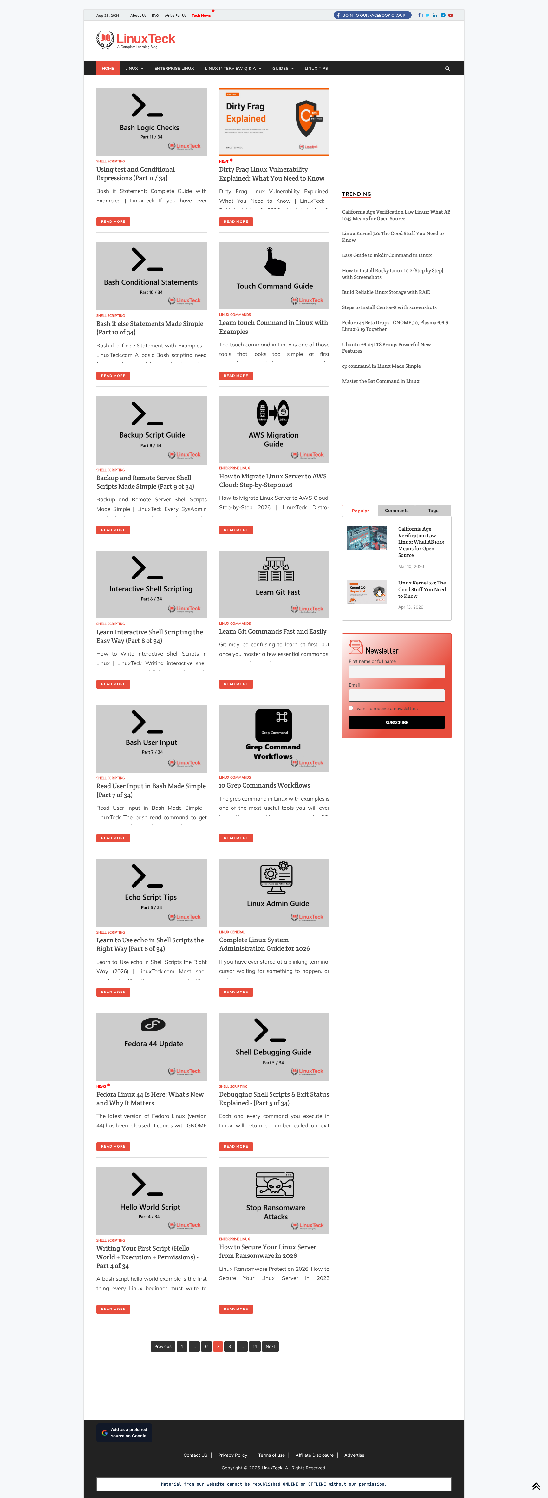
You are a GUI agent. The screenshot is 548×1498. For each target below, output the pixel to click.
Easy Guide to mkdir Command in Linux (387, 255)
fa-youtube (450, 15)
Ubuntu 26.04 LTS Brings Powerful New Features (386, 347)
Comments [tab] (397, 510)
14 (255, 1346)
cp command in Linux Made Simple (381, 366)
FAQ (155, 15)
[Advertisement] (327, 41)
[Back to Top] (536, 1486)
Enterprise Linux (174, 68)
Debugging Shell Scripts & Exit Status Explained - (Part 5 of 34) (274, 1098)
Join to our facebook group (374, 15)
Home (108, 68)
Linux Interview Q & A (230, 68)
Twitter (427, 15)
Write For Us (175, 15)
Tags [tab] (433, 510)
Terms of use (271, 1455)
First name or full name (372, 661)
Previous (163, 1346)
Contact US (195, 1455)
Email (354, 685)
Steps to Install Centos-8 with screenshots (389, 307)
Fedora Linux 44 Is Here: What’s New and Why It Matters (150, 1098)
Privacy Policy (232, 1455)
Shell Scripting (110, 160)
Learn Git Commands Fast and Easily (273, 631)
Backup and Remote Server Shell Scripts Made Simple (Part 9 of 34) (145, 482)
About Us (138, 15)
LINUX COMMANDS (235, 314)
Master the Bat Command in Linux (381, 381)
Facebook (422, 15)
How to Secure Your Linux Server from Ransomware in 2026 (267, 1251)
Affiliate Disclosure (315, 1455)
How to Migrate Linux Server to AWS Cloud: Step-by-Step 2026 (273, 480)
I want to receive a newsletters (385, 708)
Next (270, 1346)
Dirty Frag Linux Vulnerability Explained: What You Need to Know (271, 173)
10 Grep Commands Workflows (264, 785)
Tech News (201, 15)
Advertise (354, 1455)
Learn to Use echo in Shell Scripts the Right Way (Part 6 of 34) (150, 944)
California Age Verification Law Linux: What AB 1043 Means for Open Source (396, 215)
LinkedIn (435, 15)
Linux (131, 68)
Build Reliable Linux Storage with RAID (386, 292)
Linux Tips (316, 68)
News (224, 161)
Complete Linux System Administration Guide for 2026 (264, 944)
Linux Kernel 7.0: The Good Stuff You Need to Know (393, 236)
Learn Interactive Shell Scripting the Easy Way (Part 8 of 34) (149, 636)
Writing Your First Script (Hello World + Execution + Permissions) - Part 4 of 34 (147, 1257)
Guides (280, 68)
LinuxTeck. (273, 1467)
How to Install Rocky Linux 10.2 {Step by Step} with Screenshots (392, 273)
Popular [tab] (360, 510)
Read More (113, 221)
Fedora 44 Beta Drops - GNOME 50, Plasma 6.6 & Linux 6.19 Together (395, 326)
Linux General (232, 931)
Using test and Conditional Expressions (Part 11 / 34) (135, 173)
